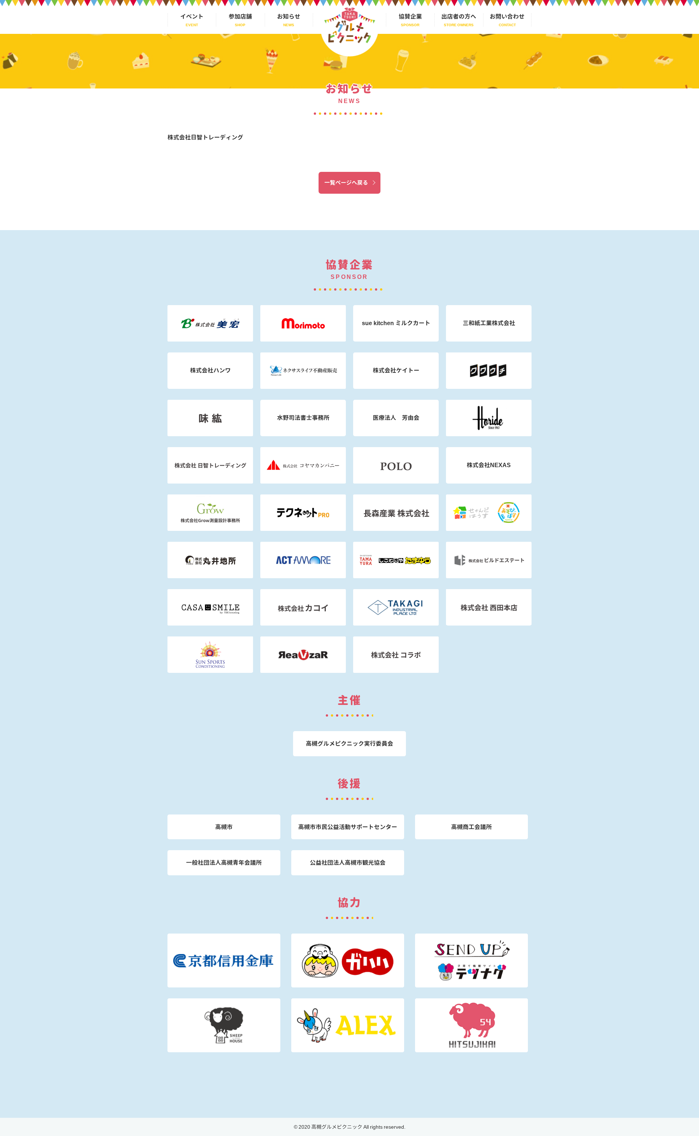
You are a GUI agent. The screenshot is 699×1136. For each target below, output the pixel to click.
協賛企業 (410, 16)
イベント (192, 16)
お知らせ (288, 16)
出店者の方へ (458, 16)
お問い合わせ (507, 16)
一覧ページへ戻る (346, 182)
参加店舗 (240, 16)
